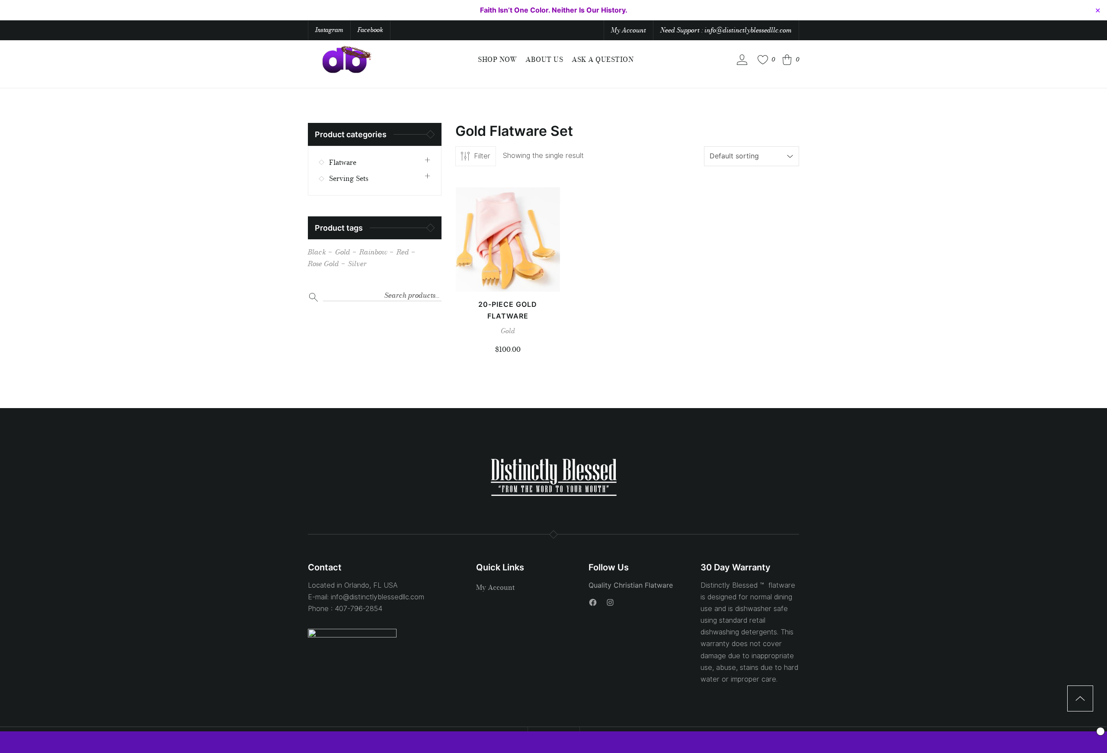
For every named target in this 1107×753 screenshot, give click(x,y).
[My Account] (742, 60)
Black (317, 252)
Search (314, 297)
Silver (357, 264)
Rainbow (373, 252)
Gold (508, 330)
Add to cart (507, 275)
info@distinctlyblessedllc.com (377, 597)
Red (403, 252)
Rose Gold (323, 264)
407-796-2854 (358, 609)
